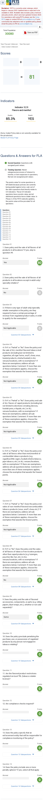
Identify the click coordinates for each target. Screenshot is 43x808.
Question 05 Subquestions (21, 438)
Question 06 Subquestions (21, 491)
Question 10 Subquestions (21, 661)
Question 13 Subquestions (21, 754)
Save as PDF (32, 32)
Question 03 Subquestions (21, 335)
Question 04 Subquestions (21, 388)
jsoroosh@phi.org (28, 19)
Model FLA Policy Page (9, 138)
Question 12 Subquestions (21, 720)
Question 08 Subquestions (21, 587)
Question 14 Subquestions (21, 786)
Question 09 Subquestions (21, 624)
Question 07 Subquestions (21, 536)
